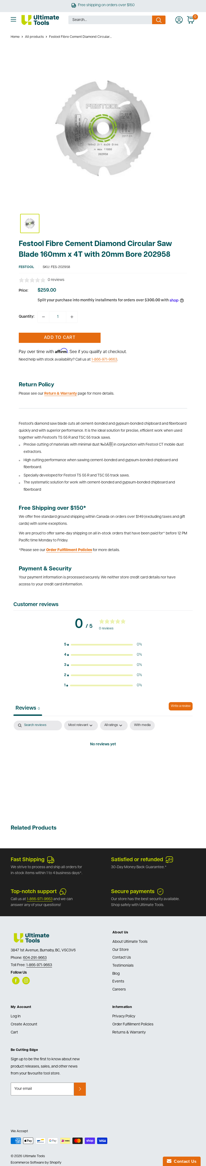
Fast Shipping (28, 860)
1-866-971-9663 (104, 360)
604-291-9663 (35, 958)
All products (34, 37)
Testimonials (123, 966)
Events (118, 982)
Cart (14, 1033)
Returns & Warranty (129, 1033)
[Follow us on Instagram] (26, 980)
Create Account (24, 1024)
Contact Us (121, 958)
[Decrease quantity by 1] (43, 316)
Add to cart (59, 338)
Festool (26, 267)
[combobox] (110, 20)
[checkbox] (142, 725)
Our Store (120, 950)
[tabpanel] (103, 762)
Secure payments (132, 891)
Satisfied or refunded (137, 860)
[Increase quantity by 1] (72, 316)
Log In (16, 1016)
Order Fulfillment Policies (132, 1024)
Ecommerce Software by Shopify (36, 1162)
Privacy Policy (123, 1016)
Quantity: (26, 317)
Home (15, 37)
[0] (190, 20)
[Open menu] (13, 19)
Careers (119, 990)
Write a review (180, 706)
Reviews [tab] (28, 708)
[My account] (179, 20)
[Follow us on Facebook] (16, 980)
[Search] (158, 20)
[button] (103, 644)
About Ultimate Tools (130, 942)
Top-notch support (34, 891)
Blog (116, 974)
